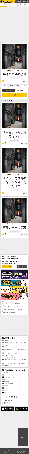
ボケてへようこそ (22, 266)
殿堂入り (6, 452)
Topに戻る (23, 437)
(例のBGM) (6, 385)
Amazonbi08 (7, 372)
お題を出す (18, 5)
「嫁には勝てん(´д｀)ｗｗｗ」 (10, 340)
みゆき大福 (6, 381)
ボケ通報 (11, 85)
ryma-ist (6, 390)
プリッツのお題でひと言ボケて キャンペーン (12, 309)
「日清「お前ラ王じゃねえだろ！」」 (12, 353)
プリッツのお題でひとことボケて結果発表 (12, 306)
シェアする (4, 85)
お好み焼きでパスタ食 (9, 377)
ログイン (25, 1)
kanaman (6, 374)
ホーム (3, 5)
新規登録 (18, 1)
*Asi (5, 392)
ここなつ (6, 388)
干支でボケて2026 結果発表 (8, 312)
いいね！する (7, 400)
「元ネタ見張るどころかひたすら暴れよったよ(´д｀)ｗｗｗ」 (15, 360)
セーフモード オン (7, 266)
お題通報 (17, 85)
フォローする (7, 402)
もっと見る (14, 95)
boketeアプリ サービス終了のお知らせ (11, 302)
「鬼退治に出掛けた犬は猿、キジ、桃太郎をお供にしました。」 (15, 346)
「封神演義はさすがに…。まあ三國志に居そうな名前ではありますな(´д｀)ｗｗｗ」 (15, 350)
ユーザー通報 (24, 85)
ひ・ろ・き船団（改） (9, 383)
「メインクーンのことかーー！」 (11, 355)
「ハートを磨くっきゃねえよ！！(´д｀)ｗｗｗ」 (14, 363)
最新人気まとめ (20, 452)
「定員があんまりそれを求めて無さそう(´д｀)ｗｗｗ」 (15, 343)
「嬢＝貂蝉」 (7, 365)
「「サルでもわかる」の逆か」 (11, 357)
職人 (25, 5)
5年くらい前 (24, 81)
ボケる (10, 5)
